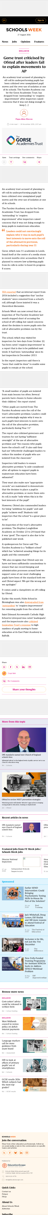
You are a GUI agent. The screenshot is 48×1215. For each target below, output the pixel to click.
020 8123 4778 (11, 1176)
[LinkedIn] (21, 1153)
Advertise (6, 1209)
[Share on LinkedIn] (23, 667)
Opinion (25, 41)
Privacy (5, 1194)
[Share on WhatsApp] (4, 667)
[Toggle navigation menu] (4, 20)
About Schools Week (10, 1206)
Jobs (14, 41)
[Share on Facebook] (10, 667)
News (5, 41)
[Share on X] (17, 667)
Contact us (6, 1192)
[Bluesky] (15, 1153)
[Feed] (4, 1153)
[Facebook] (10, 1153)
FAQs (4, 1197)
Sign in (41, 20)
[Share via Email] (30, 667)
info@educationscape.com (14, 1180)
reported (9, 292)
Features (39, 41)
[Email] (27, 1153)
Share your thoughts (24, 689)
